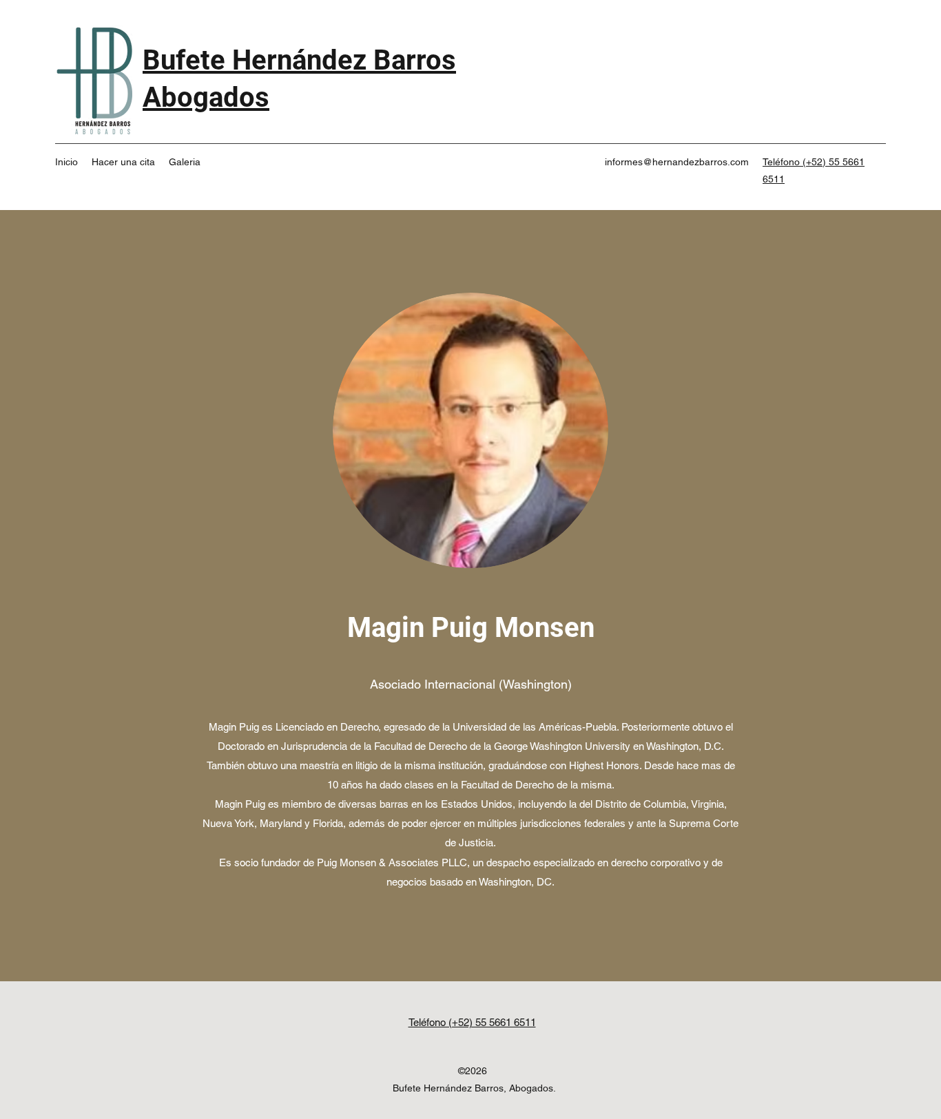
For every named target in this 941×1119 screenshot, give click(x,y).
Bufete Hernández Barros (299, 60)
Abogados (206, 97)
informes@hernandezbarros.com (677, 161)
